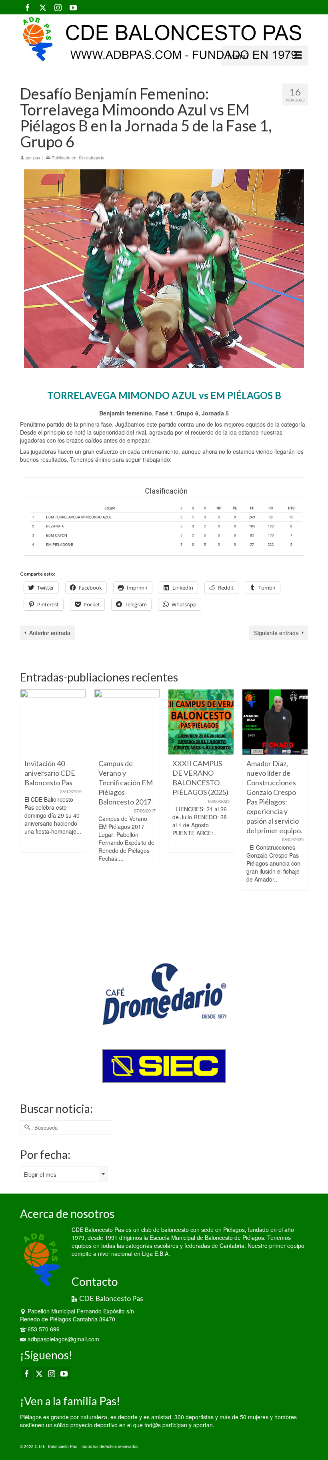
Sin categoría (91, 157)
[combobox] (64, 1174)
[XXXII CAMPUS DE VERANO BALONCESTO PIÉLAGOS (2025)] (201, 722)
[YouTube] (73, 7)
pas (36, 157)
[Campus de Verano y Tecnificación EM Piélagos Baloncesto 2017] (127, 722)
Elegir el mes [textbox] (40, 1174)
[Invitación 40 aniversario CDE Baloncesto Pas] (53, 722)
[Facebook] (27, 7)
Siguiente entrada (276, 633)
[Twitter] (42, 7)
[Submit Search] (26, 1127)
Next (301, 814)
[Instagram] (58, 7)
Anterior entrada (49, 633)
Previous (27, 814)
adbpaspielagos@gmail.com (63, 1339)
